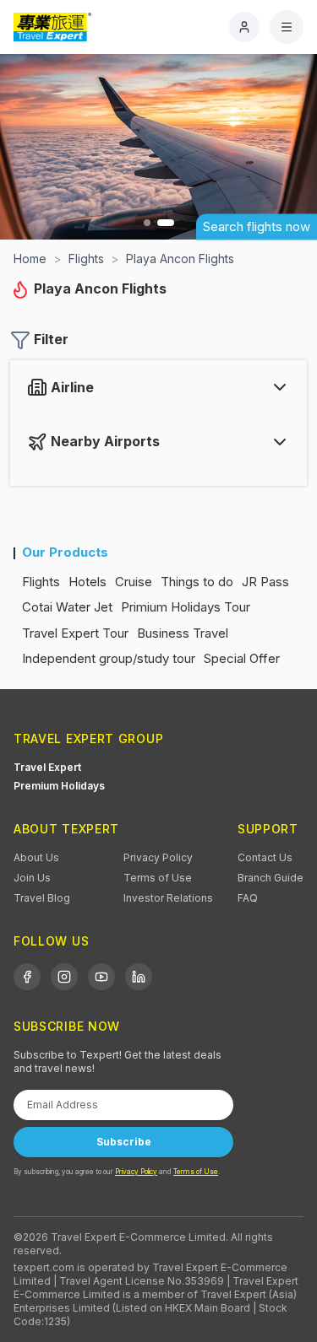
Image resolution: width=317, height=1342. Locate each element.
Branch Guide (270, 877)
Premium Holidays (59, 785)
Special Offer (242, 658)
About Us (36, 857)
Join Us (32, 877)
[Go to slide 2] (165, 222)
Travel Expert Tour (75, 633)
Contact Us (265, 857)
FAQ (248, 898)
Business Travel (182, 633)
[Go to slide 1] (147, 222)
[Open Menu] (286, 27)
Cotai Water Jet (67, 607)
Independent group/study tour (108, 658)
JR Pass (265, 582)
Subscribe (123, 1141)
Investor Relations (168, 898)
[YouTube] (101, 976)
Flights (41, 582)
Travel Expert (47, 767)
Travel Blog (42, 898)
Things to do (197, 582)
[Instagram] (64, 976)
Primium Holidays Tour (185, 607)
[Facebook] (27, 976)
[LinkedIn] (138, 976)
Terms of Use (157, 877)
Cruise (133, 582)
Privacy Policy (158, 857)
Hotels (87, 582)
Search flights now (256, 226)
